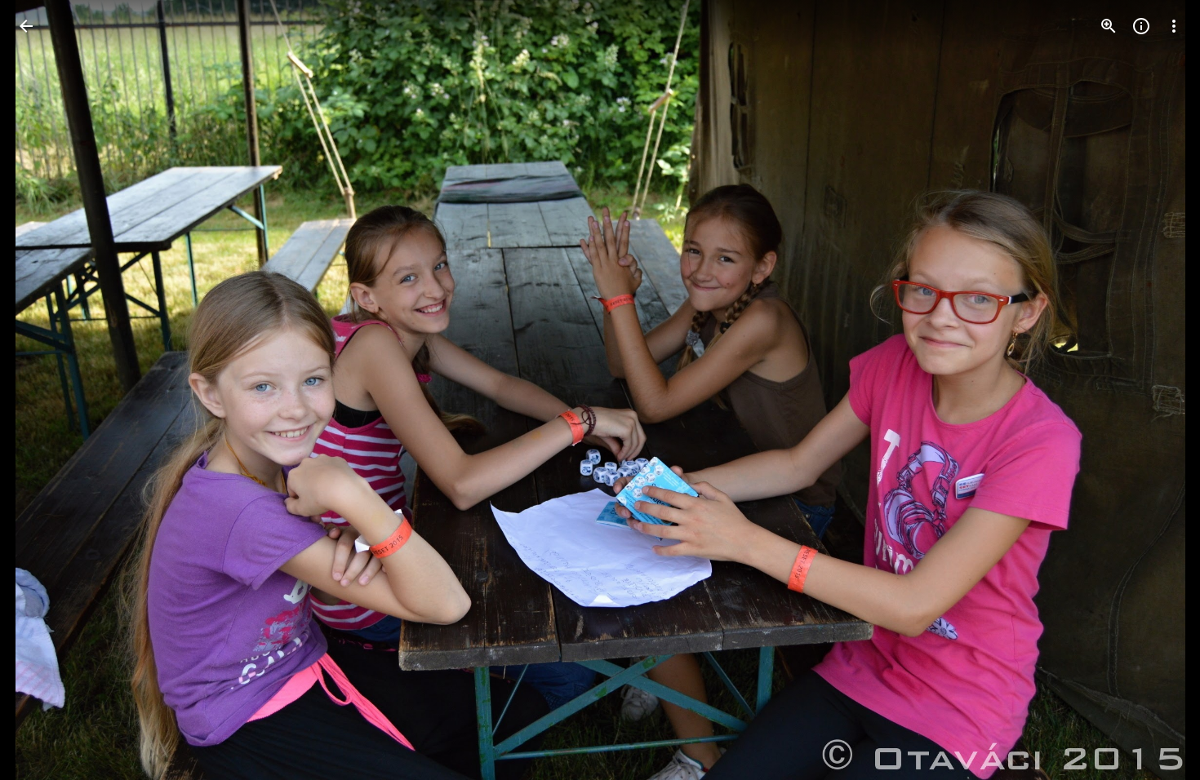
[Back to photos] (26, 26)
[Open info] (1141, 26)
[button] (46, 390)
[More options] (1174, 26)
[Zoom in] (1108, 26)
